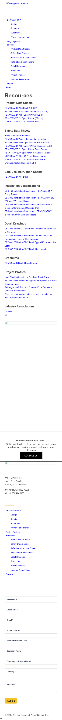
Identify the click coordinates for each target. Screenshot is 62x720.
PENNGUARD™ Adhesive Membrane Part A (25, 138)
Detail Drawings (17, 556)
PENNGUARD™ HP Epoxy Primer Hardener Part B (28, 145)
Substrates (15, 523)
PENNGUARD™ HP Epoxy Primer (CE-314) (25, 114)
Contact (9, 574)
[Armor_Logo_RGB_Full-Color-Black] (28, 3)
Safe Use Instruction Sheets (23, 548)
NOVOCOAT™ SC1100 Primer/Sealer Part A (25, 155)
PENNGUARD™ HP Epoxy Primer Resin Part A (27, 142)
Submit (11, 700)
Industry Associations (20, 569)
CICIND (8, 311)
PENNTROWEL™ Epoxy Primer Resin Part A (26, 149)
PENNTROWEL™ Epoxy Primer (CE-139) (24, 118)
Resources (11, 535)
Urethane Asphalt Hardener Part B (20, 162)
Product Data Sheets (20, 539)
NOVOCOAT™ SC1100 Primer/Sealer (22, 121)
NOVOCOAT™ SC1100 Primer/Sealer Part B (25, 159)
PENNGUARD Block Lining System (21, 262)
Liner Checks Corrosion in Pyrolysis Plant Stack (27, 277)
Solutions (14, 518)
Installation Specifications (22, 552)
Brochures (15, 561)
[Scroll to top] (1, 718)
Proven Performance (19, 527)
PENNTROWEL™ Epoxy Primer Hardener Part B (27, 152)
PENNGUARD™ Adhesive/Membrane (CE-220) (26, 111)
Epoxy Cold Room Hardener (17, 135)
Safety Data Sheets (19, 543)
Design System (13, 532)
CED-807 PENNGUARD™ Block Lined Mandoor (27, 249)
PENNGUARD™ (13, 510)
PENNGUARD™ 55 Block (16, 176)
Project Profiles (17, 565)
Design (13, 514)
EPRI (7, 314)
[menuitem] (31, 28)
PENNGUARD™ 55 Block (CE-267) (21, 107)
